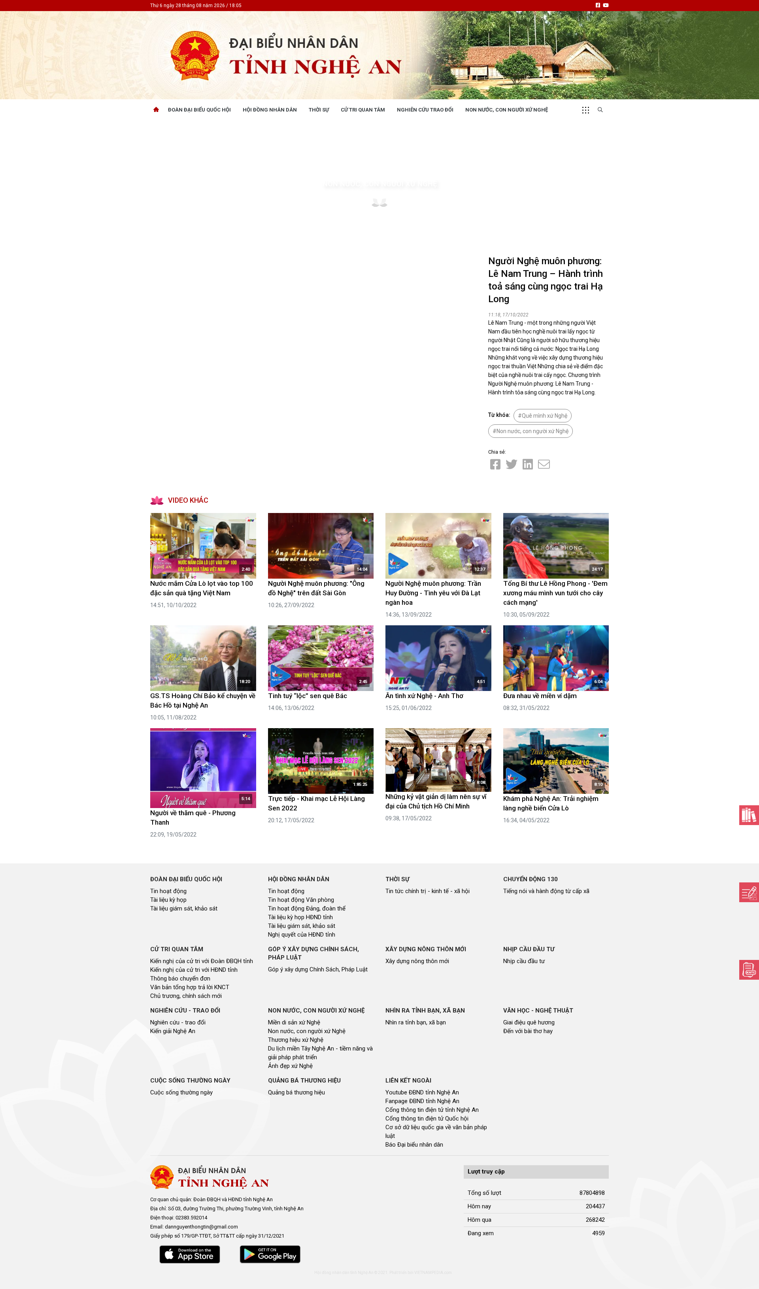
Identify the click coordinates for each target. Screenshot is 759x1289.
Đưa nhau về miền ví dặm (540, 696)
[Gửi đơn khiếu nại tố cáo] (749, 970)
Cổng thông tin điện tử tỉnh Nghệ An (432, 1109)
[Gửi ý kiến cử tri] (749, 815)
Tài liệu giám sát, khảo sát (183, 908)
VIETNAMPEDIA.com (433, 1272)
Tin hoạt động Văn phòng (301, 899)
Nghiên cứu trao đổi (425, 110)
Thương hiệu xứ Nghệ (295, 1039)
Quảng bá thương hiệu (296, 1092)
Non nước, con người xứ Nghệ (506, 110)
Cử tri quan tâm (363, 110)
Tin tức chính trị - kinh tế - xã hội (427, 891)
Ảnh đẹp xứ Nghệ (290, 1065)
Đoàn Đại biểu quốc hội (199, 110)
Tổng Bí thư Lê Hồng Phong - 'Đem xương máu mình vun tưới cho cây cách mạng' (555, 592)
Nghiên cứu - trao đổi (178, 1022)
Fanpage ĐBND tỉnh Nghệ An (422, 1101)
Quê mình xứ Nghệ (544, 416)
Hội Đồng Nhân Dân (270, 110)
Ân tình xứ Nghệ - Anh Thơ (424, 696)
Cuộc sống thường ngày (181, 1092)
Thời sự (319, 110)
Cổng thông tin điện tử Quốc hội (426, 1118)
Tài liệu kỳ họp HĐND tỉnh (300, 917)
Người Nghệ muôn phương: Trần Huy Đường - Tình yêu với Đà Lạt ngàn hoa (433, 592)
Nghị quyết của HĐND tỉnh (301, 934)
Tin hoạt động (168, 891)
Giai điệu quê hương (529, 1022)
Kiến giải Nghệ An (172, 1031)
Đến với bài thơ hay (528, 1031)
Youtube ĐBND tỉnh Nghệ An (422, 1092)
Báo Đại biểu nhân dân (414, 1144)
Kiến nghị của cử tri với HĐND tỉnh (194, 969)
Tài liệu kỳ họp (168, 899)
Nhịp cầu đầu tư (524, 961)
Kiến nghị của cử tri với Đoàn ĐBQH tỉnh (201, 961)
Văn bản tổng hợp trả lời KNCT (189, 987)
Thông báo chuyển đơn (180, 978)
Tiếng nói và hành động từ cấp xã (546, 891)
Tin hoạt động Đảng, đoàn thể (307, 908)
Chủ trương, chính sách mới (186, 995)
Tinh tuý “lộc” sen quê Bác (307, 696)
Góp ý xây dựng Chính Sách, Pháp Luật (318, 969)
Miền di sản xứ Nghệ (294, 1022)
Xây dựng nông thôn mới (417, 961)
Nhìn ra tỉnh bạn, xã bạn (415, 1022)
